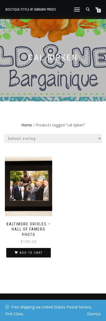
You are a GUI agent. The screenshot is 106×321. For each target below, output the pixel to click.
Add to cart (31, 253)
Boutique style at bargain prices (30, 9)
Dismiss (94, 313)
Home (26, 125)
